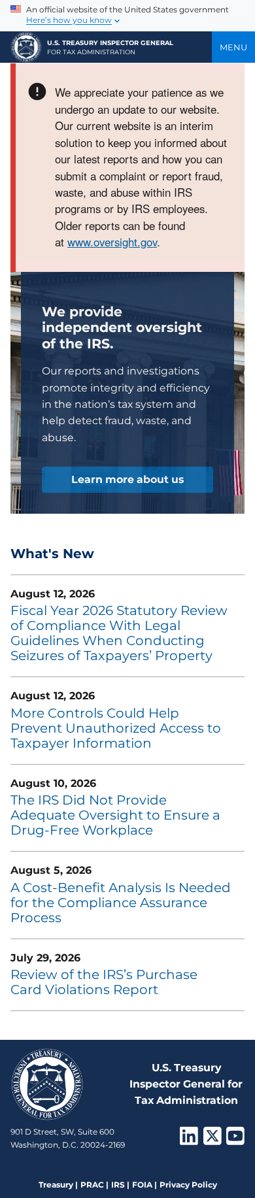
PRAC (92, 1185)
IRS (118, 1185)
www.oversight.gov (112, 242)
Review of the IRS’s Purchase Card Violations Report (103, 982)
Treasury (56, 1185)
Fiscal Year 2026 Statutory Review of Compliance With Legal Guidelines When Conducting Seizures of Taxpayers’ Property (119, 633)
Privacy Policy (188, 1185)
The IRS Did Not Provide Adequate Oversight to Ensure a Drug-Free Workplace (115, 815)
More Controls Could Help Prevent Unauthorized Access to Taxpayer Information (115, 728)
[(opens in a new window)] (189, 1140)
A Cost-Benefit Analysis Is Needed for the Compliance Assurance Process (120, 902)
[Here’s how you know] (127, 15)
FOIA (142, 1185)
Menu (233, 47)
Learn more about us (127, 479)
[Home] (26, 47)
